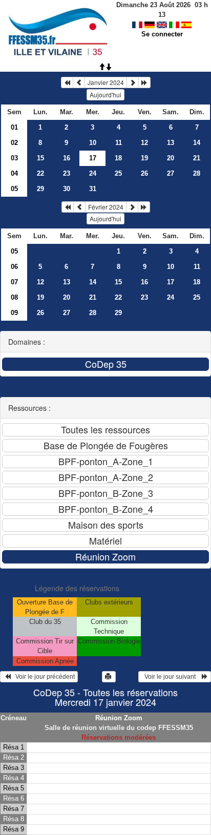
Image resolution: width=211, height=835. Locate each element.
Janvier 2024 (106, 82)
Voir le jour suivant (171, 676)
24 (92, 173)
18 (118, 158)
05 (14, 189)
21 (196, 158)
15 (40, 158)
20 (170, 158)
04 (14, 173)
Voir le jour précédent (43, 676)
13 (170, 143)
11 (118, 143)
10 (92, 143)
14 (196, 143)
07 (14, 282)
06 (14, 266)
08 (14, 297)
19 (144, 158)
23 (66, 173)
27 (170, 173)
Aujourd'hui (105, 94)
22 (40, 173)
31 (92, 189)
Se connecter (162, 34)
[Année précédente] (67, 82)
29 (40, 189)
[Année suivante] (144, 82)
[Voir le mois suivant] (132, 82)
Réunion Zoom (118, 718)
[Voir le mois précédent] (79, 82)
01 (14, 127)
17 (170, 282)
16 (66, 158)
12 (144, 143)
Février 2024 (105, 206)
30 (66, 189)
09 (14, 313)
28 (196, 173)
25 (118, 173)
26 (144, 173)
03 (14, 158)
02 (14, 143)
